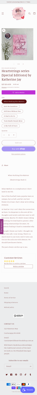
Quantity (4, 130)
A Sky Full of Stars (10, 126)
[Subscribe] (30, 366)
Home (6, 293)
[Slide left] (14, 64)
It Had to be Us (9, 116)
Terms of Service (10, 297)
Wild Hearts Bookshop (20, 391)
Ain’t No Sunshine (10, 106)
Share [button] (6, 165)
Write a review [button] (18, 266)
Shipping (4, 87)
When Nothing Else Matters (14, 101)
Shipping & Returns (11, 302)
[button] (2, 13)
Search (6, 288)
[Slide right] (23, 64)
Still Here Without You (12, 111)
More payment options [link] (18, 154)
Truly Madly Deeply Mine (13, 121)
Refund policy (9, 307)
